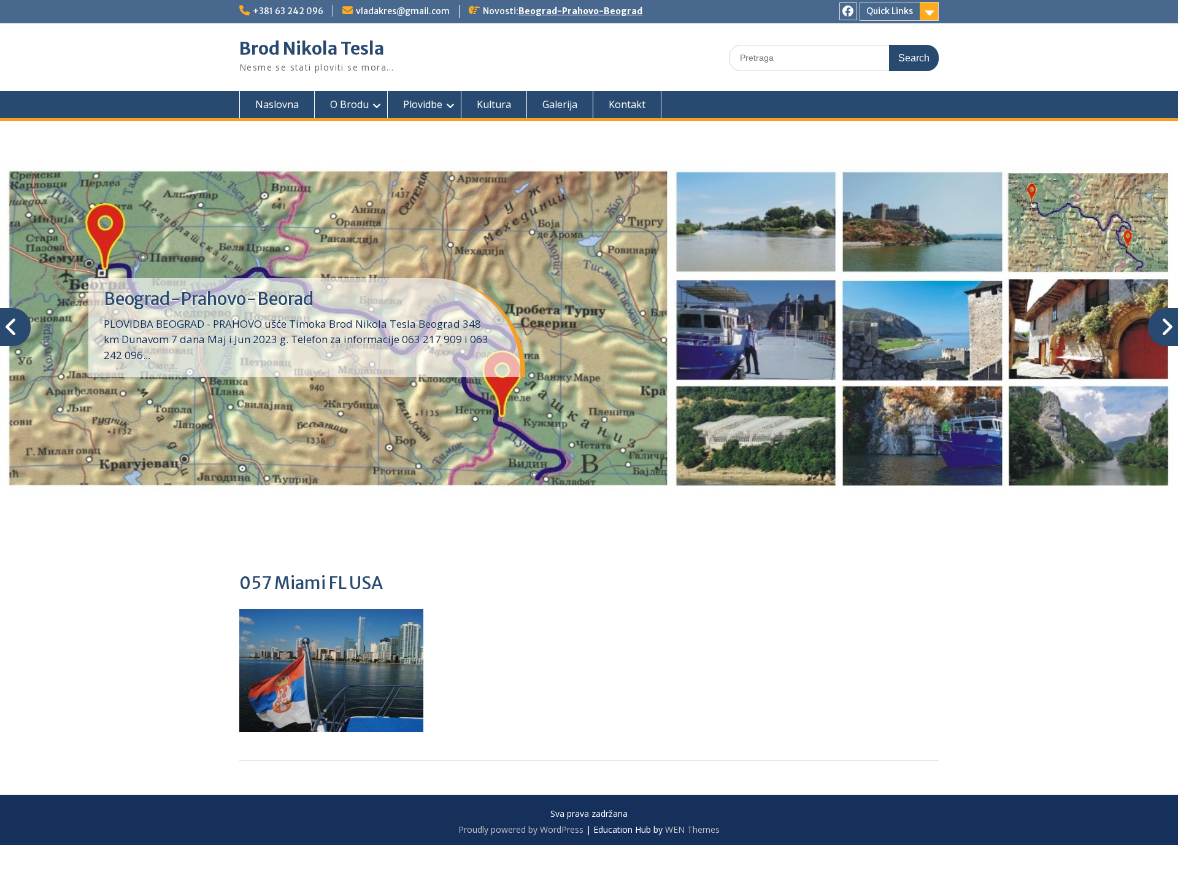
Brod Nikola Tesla (311, 48)
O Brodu (349, 104)
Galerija (559, 104)
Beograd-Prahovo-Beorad (209, 299)
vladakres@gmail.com (403, 11)
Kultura (494, 104)
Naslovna (277, 104)
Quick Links (889, 11)
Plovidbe (422, 104)
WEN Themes (692, 829)
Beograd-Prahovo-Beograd (580, 11)
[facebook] (848, 11)
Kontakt (627, 104)
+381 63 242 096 (288, 11)
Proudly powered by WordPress (520, 829)
